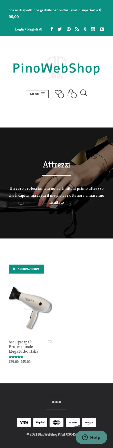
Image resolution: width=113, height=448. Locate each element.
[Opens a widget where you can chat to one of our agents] (91, 438)
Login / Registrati (28, 29)
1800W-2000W (28, 269)
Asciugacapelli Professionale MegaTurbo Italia (23, 346)
